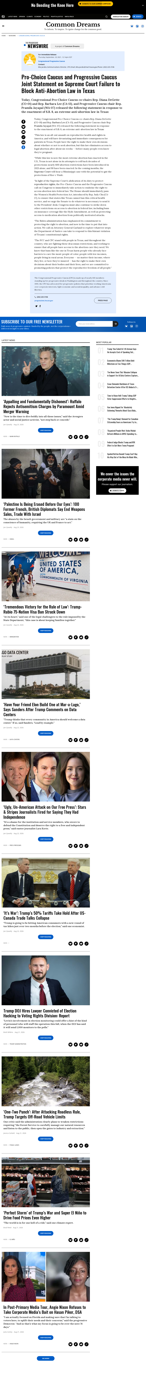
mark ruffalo (15, 436)
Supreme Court (42, 171)
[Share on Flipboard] (76, 437)
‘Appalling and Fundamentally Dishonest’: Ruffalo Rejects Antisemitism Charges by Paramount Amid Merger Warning (43, 406)
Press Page (103, 300)
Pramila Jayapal (42, 125)
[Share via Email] (23, 132)
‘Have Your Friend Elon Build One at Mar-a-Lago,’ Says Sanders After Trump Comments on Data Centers (41, 709)
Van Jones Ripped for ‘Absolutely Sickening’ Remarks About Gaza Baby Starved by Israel (121, 409)
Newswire (12, 36)
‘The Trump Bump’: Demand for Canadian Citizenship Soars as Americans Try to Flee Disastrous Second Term (122, 420)
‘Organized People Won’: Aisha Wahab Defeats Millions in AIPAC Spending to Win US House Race (121, 432)
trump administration (18, 1044)
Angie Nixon (14, 1344)
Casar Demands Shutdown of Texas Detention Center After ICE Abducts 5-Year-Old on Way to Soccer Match (122, 385)
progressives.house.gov (44, 300)
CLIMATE (30, 17)
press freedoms (15, 845)
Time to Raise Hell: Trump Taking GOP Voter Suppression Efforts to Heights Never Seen (121, 397)
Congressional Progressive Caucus (32, 36)
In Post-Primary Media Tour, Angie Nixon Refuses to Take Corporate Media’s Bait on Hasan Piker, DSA (44, 1309)
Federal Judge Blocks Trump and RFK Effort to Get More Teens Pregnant (121, 444)
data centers (15, 739)
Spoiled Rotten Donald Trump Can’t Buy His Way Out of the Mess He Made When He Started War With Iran (122, 455)
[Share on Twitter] (23, 127)
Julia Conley (7, 1332)
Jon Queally (7, 425)
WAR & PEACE (69, 17)
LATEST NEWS (12, 17)
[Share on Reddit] (81, 437)
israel (12, 539)
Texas (100, 129)
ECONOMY (37, 17)
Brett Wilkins (8, 1032)
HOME (4, 36)
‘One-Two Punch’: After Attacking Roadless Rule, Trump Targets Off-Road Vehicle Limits (42, 1114)
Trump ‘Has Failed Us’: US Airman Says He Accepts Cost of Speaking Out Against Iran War (121, 350)
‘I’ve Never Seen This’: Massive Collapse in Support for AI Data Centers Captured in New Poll (122, 374)
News (5, 436)
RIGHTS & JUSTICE (57, 17)
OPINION (22, 17)
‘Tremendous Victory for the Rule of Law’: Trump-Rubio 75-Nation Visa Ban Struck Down (42, 609)
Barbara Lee (58, 122)
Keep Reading (45, 430)
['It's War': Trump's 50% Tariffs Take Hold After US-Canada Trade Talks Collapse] (46, 882)
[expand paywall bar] (143, 5)
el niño (12, 1239)
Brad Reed (7, 1228)
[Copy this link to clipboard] (23, 137)
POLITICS (46, 17)
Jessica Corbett (9, 1133)
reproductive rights (44, 184)
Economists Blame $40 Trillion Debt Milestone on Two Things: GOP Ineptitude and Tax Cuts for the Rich (121, 362)
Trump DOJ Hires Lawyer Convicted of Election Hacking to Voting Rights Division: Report (39, 1013)
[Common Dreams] (3, 16)
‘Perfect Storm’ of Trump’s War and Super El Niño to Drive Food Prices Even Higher (44, 1215)
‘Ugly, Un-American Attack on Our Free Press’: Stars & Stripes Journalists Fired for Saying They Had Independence (44, 812)
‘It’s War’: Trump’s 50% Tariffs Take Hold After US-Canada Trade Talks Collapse (44, 915)
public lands (14, 1145)
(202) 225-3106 (42, 297)
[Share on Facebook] (23, 122)
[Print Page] (23, 142)
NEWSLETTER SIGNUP (120, 16)
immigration (14, 637)
